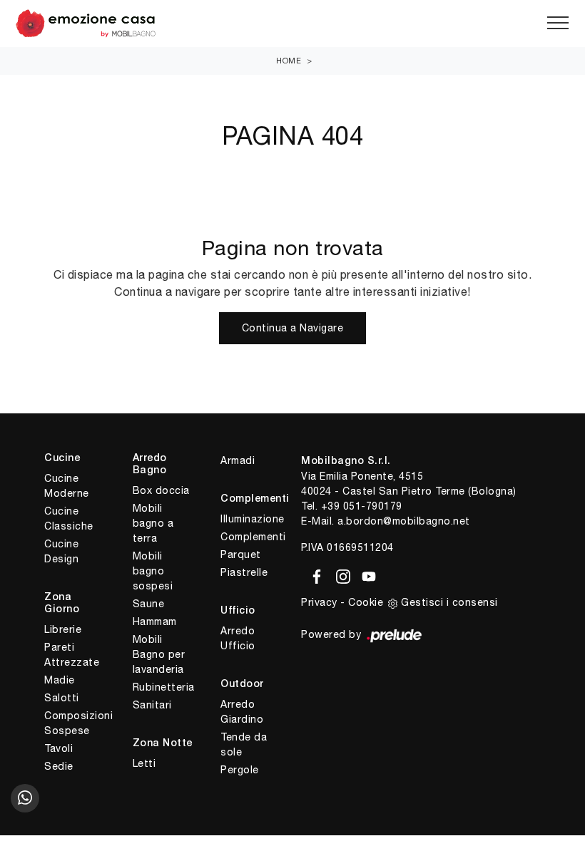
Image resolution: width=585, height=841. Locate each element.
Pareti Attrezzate (71, 654)
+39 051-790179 (361, 506)
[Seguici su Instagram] (340, 573)
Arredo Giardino (241, 711)
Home (288, 60)
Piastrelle (244, 572)
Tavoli (58, 748)
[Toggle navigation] (558, 23)
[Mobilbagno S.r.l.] (292, 23)
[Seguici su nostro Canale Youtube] (364, 573)
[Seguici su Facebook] (314, 573)
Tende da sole (243, 744)
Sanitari (152, 705)
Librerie (62, 629)
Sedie (58, 766)
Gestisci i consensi (449, 602)
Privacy (319, 602)
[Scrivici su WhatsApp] (25, 798)
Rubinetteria (164, 687)
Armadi (237, 460)
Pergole (239, 769)
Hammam (155, 621)
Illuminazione (252, 519)
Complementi (252, 536)
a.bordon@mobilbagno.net (403, 521)
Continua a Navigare (293, 328)
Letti (144, 763)
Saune (149, 603)
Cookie (365, 602)
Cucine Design (61, 551)
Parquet (240, 554)
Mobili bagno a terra (153, 523)
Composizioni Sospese (76, 723)
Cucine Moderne (66, 486)
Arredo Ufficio (237, 638)
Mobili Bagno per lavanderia (159, 654)
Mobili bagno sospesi (153, 571)
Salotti (61, 697)
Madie (59, 680)
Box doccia (161, 490)
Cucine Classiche (68, 518)
